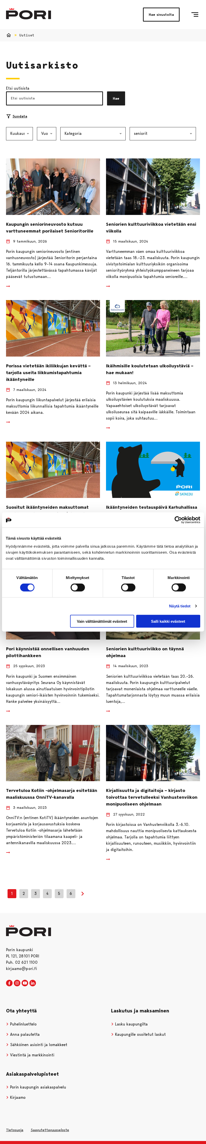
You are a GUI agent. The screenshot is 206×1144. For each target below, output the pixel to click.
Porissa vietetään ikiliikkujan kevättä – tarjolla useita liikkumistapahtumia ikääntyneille (48, 372)
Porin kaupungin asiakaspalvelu (37, 1087)
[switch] (78, 588)
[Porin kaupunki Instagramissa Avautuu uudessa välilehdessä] (17, 983)
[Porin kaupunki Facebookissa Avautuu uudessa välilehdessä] (9, 983)
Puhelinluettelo (23, 1024)
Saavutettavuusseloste (50, 1130)
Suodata (20, 116)
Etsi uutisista (17, 88)
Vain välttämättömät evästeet (102, 621)
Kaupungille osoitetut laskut (140, 1034)
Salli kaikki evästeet (168, 621)
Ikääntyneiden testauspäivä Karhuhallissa (151, 507)
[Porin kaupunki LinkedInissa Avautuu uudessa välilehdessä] (32, 983)
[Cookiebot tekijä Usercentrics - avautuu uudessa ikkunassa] (178, 520)
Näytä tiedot (179, 606)
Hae (116, 98)
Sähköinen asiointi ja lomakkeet (38, 1044)
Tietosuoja (14, 1130)
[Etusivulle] (28, 13)
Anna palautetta (24, 1034)
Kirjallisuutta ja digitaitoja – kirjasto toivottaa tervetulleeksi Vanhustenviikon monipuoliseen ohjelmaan (151, 797)
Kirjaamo (17, 1097)
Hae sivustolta (161, 14)
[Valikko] (195, 14)
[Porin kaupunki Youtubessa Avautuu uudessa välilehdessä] (25, 983)
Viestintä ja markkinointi (31, 1055)
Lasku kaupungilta (131, 1024)
